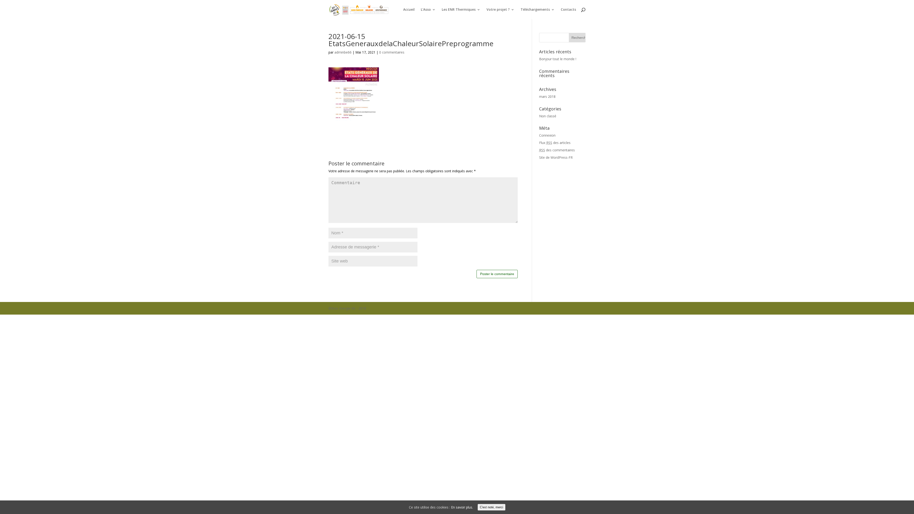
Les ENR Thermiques (459, 10)
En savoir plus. (462, 507)
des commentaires (557, 150)
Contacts (568, 10)
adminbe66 (343, 52)
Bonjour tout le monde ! (557, 59)
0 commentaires (391, 52)
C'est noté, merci (491, 507)
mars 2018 (547, 96)
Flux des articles (555, 142)
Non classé (547, 116)
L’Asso (426, 10)
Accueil (409, 10)
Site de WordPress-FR (556, 157)
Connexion (547, 135)
